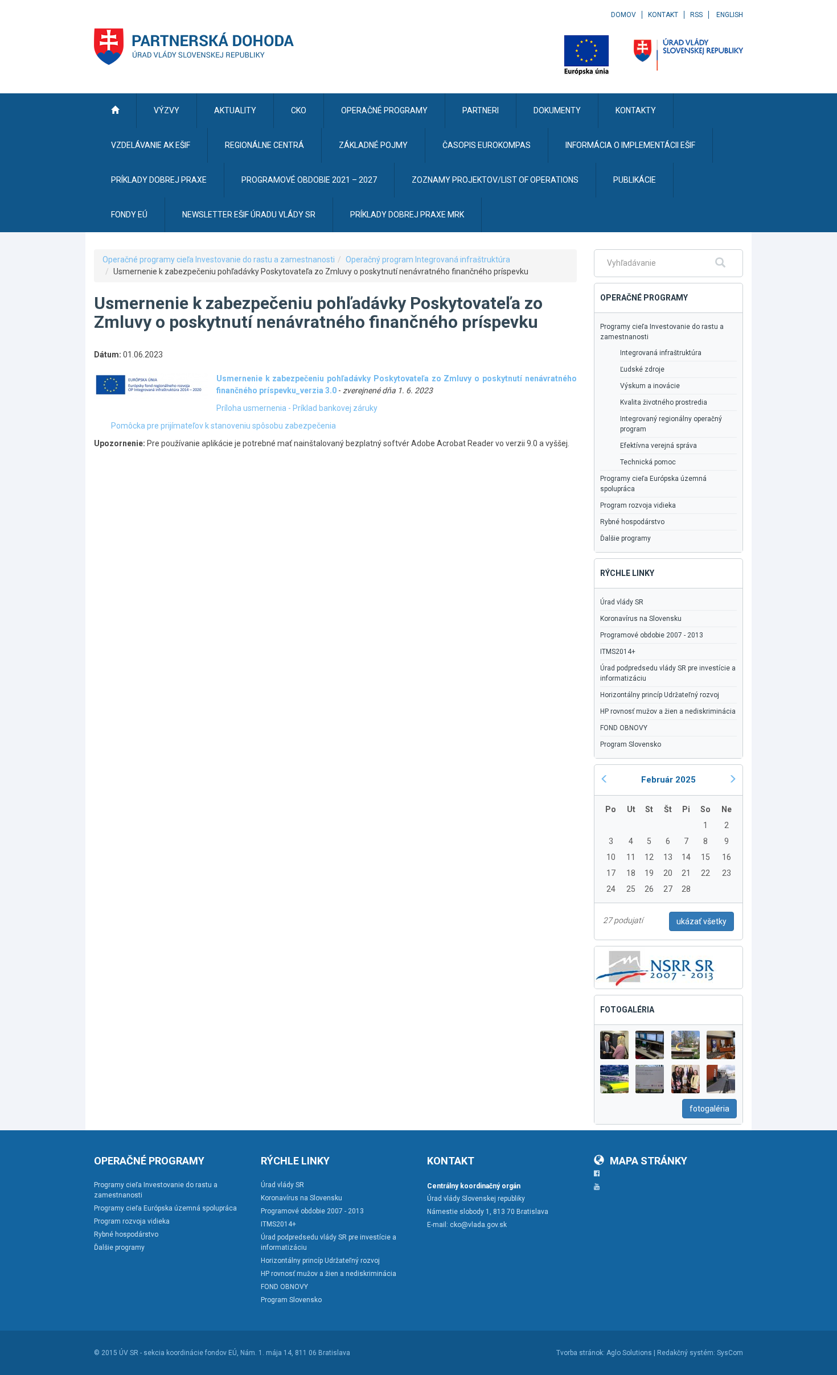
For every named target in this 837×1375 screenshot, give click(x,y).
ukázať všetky (701, 921)
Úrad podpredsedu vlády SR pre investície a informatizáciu (668, 673)
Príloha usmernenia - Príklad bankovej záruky (297, 408)
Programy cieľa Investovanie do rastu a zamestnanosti (662, 332)
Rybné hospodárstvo (632, 522)
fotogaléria (709, 1108)
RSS (696, 15)
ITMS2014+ (617, 652)
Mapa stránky (648, 1161)
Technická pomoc (648, 462)
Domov (623, 15)
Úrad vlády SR (621, 602)
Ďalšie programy (625, 538)
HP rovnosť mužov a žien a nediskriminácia (668, 711)
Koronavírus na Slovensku (641, 619)
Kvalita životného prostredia (663, 402)
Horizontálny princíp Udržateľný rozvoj (659, 695)
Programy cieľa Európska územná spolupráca (653, 484)
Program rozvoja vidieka (638, 505)
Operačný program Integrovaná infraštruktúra (428, 259)
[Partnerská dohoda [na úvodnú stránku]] (194, 46)
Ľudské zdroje (642, 369)
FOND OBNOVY (623, 728)
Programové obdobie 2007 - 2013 (651, 635)
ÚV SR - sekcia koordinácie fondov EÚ (178, 1353)
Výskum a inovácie (650, 386)
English (729, 15)
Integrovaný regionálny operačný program (671, 424)
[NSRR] (655, 966)
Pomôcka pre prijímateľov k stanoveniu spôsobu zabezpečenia (223, 425)
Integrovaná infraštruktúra (660, 353)
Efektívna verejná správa (658, 446)
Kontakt (663, 15)
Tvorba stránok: (580, 1353)
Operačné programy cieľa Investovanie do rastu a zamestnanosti (218, 259)
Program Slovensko (630, 744)
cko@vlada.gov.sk (478, 1225)
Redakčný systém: (686, 1353)
